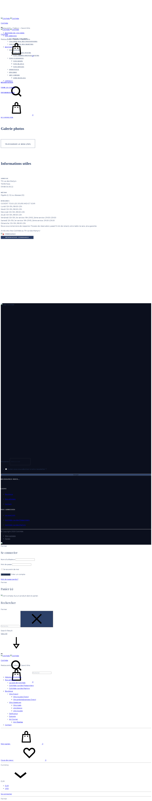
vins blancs (18, 64)
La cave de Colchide (17, 683)
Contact (8, 504)
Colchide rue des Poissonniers (17, 520)
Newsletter (5, 462)
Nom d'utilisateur (8, 559)
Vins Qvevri (13, 694)
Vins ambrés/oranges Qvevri (24, 700)
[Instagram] (5, 484)
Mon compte (10, 536)
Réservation (7, 82)
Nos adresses (11, 36)
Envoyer (76, 475)
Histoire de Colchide (15, 33)
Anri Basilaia (19, 78)
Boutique (9, 494)
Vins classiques (16, 58)
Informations (8, 92)
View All (4, 634)
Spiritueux (14, 69)
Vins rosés (18, 61)
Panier (7, 539)
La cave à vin (10, 515)
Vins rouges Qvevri (21, 697)
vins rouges (18, 67)
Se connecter (6, 574)
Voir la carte (8, 87)
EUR (7, 786)
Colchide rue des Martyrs (15, 525)
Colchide (4, 23)
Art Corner (14, 75)
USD (7, 789)
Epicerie (13, 72)
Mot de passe (6, 564)
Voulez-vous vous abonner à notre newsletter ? (27, 469)
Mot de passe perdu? (9, 579)
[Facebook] (1, 484)
